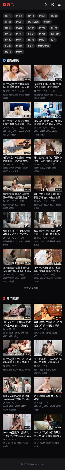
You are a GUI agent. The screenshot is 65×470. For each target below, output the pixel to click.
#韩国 (58, 278)
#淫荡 (42, 33)
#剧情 (54, 15)
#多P (30, 45)
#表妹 (5, 98)
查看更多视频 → (32, 287)
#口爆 (19, 27)
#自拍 (8, 21)
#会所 (36, 446)
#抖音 (36, 98)
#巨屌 (23, 406)
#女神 (36, 245)
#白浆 (11, 208)
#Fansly (6, 443)
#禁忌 (36, 336)
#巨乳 (42, 27)
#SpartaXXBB (56, 95)
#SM (54, 370)
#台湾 (8, 33)
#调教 (8, 51)
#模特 (52, 278)
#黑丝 (19, 51)
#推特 (54, 27)
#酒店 (31, 15)
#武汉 (42, 168)
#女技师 (55, 443)
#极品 (8, 39)
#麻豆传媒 (43, 45)
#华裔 (27, 370)
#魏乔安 (37, 373)
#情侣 (54, 168)
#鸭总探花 (50, 241)
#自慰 (19, 45)
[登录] (53, 5)
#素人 (42, 39)
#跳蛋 (17, 406)
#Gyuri (37, 281)
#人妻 (31, 27)
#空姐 (5, 245)
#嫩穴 (42, 134)
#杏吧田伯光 (8, 278)
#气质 (11, 281)
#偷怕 (48, 443)
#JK (41, 278)
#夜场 (58, 241)
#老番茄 (18, 168)
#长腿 (36, 208)
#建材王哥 (38, 205)
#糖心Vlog (33, 21)
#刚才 (17, 278)
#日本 (19, 15)
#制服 (8, 27)
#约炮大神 (38, 95)
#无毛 (8, 45)
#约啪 (11, 168)
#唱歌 (42, 98)
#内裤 (19, 443)
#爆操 (15, 171)
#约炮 (47, 21)
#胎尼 (48, 370)
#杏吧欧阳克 (8, 205)
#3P (53, 39)
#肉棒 (54, 333)
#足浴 (36, 443)
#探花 (42, 15)
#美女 (31, 33)
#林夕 (19, 39)
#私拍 (19, 21)
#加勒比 (55, 33)
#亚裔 (13, 443)
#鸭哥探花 (7, 241)
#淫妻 (36, 171)
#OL (10, 171)
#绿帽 (48, 168)
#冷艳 (5, 446)
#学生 (5, 336)
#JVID (46, 278)
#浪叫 (31, 39)
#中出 (19, 33)
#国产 (8, 15)
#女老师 (6, 134)
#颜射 (25, 443)
